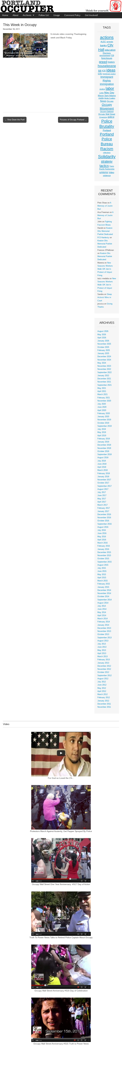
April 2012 (101, 691)
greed (103, 61)
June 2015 (101, 571)
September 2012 (104, 675)
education (110, 49)
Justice (102, 89)
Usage (56, 15)
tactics (104, 166)
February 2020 (103, 413)
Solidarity (107, 156)
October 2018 (103, 451)
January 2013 (103, 663)
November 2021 (104, 382)
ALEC (103, 41)
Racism (106, 148)
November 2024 (104, 360)
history (111, 62)
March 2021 (102, 394)
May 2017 (101, 499)
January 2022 (103, 376)
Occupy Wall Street (106, 114)
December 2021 (104, 379)
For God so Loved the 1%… (61, 778)
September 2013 (104, 638)
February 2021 (103, 398)
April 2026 (101, 338)
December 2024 (104, 357)
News (103, 101)
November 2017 (104, 480)
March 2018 (102, 470)
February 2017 (103, 508)
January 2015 (103, 587)
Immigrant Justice (109, 74)
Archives (27, 15)
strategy (106, 161)
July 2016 (101, 530)
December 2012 (104, 666)
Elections (107, 53)
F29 (112, 56)
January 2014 (103, 625)
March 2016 (102, 543)
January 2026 (103, 341)
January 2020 (103, 417)
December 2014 (104, 590)
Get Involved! (91, 15)
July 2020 (101, 404)
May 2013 (101, 650)
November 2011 (104, 707)
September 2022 (104, 372)
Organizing (103, 117)
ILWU (100, 74)
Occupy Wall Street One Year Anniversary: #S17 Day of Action (61, 884)
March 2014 (102, 619)
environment (105, 56)
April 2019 (101, 436)
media (101, 98)
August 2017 (102, 489)
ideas (110, 70)
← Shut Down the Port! (15, 120)
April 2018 (101, 467)
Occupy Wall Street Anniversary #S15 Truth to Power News (61, 1043)
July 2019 (101, 429)
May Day (109, 92)
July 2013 (101, 644)
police (111, 117)
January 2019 (103, 442)
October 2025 (103, 347)
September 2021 (104, 385)
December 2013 (104, 628)
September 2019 (104, 426)
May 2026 (101, 335)
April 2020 (101, 410)
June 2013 (101, 647)
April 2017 (101, 502)
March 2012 (102, 694)
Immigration (107, 84)
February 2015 (103, 584)
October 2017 (103, 483)
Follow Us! (44, 15)
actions (107, 37)
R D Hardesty (103, 238)
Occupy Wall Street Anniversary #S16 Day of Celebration (61, 990)
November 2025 (104, 344)
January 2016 (103, 549)
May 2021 (101, 388)
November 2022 (104, 369)
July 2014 (101, 606)
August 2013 (102, 641)
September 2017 (104, 486)
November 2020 (104, 401)
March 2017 (102, 505)
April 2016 (101, 540)
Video (111, 172)
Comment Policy (72, 15)
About (15, 15)
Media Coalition (109, 98)
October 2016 (103, 521)
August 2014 (102, 603)
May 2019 (101, 432)
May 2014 (101, 612)
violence (107, 175)
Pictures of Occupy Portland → (73, 120)
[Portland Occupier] (61, 6)
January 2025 (103, 353)
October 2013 (103, 634)
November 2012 (104, 669)
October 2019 (103, 423)
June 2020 (101, 407)
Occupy (110, 101)
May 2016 (101, 537)
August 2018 (102, 458)
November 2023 (104, 366)
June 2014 (101, 609)
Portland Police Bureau (107, 139)
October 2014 (103, 596)
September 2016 (104, 524)
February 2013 (103, 660)
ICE (104, 71)
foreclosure (106, 58)
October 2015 (103, 559)
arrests (110, 41)
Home (5, 15)
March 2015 (102, 581)
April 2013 (101, 653)
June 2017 (101, 495)
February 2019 (103, 439)
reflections (107, 152)
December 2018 (104, 445)
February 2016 (103, 546)
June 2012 (101, 685)
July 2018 (101, 461)
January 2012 (103, 701)
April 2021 (101, 391)
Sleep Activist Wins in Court (104, 297)
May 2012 (101, 688)
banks (103, 45)
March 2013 (102, 656)
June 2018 (101, 464)
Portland (107, 130)
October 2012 (103, 672)
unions (103, 172)
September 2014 (104, 600)
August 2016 (102, 527)
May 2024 (101, 363)
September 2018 (104, 454)
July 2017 (101, 492)
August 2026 (102, 331)
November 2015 (104, 555)
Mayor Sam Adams (107, 95)
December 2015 (104, 552)
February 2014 (103, 622)
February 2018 (103, 473)
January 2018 (103, 477)
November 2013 (104, 631)
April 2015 (101, 578)
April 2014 (101, 615)
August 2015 (102, 565)
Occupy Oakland (107, 111)
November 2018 (104, 448)
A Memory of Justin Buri (104, 206)
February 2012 (103, 697)
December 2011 (104, 704)
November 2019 (104, 420)
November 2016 (104, 518)
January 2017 (103, 511)
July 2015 (101, 568)
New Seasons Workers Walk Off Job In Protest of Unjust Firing (105, 269)
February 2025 (103, 350)
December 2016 (104, 514)
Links (101, 93)
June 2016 (101, 533)
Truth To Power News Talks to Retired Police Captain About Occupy (61, 937)
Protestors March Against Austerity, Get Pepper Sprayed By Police (61, 831)
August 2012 (102, 679)
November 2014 (104, 593)
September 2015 (104, 562)
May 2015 (101, 574)
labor (110, 88)
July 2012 (101, 682)
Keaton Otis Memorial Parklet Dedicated (105, 231)
